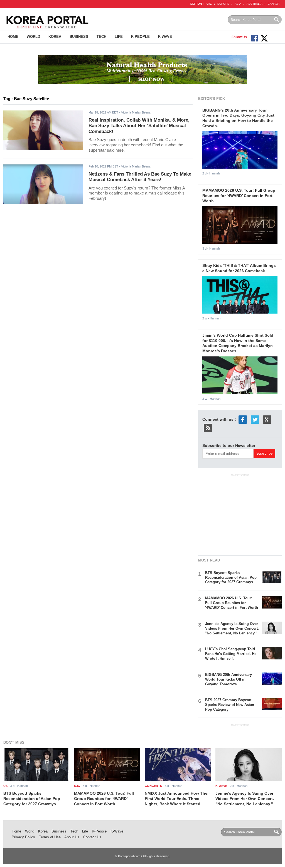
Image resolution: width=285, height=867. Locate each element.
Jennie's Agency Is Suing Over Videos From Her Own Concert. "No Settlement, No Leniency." (232, 628)
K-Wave (165, 37)
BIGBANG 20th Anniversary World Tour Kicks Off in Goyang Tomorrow (228, 679)
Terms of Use (50, 837)
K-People (140, 37)
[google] (267, 419)
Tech (101, 37)
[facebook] (242, 419)
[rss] (207, 427)
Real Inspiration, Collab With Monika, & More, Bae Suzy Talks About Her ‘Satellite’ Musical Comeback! (139, 125)
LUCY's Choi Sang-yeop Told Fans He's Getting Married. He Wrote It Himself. (230, 654)
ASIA (238, 3)
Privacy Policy (23, 837)
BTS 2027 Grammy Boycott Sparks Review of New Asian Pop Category (229, 704)
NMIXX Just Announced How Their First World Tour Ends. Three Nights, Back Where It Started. (177, 798)
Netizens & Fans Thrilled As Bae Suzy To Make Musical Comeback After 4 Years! (140, 177)
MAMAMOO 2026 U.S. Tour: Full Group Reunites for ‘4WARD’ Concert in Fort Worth (238, 195)
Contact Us (92, 837)
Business (79, 37)
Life (119, 37)
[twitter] (255, 419)
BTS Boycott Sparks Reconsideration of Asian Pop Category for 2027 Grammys (231, 577)
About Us (71, 837)
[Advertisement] (240, 514)
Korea (54, 37)
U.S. (209, 3)
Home (13, 37)
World (33, 37)
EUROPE (223, 3)
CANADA (273, 3)
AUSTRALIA (254, 3)
